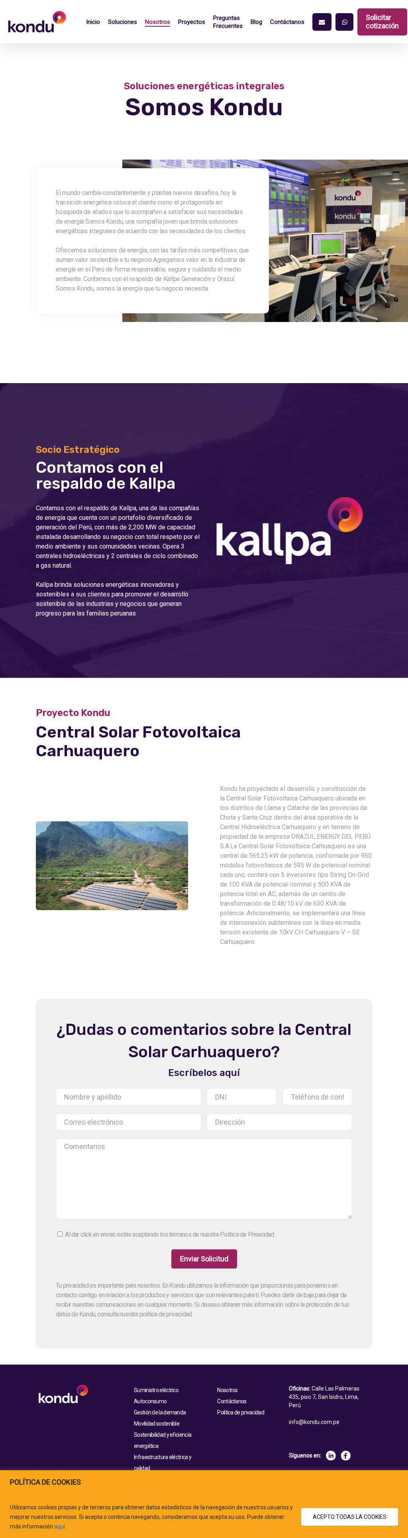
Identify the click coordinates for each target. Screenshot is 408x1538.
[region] (204, 1504)
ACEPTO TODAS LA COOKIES (349, 1517)
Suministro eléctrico (156, 1390)
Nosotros (227, 1390)
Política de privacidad (240, 1412)
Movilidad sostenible (156, 1423)
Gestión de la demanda (160, 1412)
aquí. (60, 1526)
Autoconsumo (150, 1401)
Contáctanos (231, 1401)
